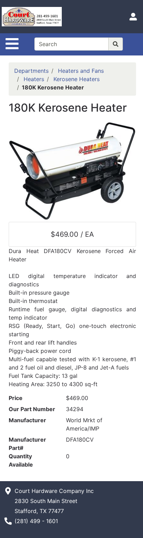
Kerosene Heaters (76, 79)
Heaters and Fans (81, 70)
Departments (31, 70)
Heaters (34, 79)
